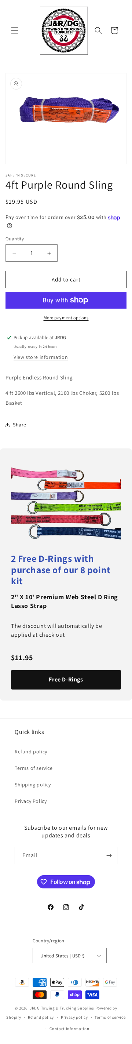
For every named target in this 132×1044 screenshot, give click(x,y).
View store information (41, 357)
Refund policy (31, 751)
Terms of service (34, 768)
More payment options (66, 317)
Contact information (69, 1028)
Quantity (15, 239)
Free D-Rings (66, 679)
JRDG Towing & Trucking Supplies (62, 1008)
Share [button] (19, 424)
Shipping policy (33, 784)
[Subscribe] (109, 855)
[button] (15, 30)
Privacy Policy (31, 801)
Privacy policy (74, 1017)
